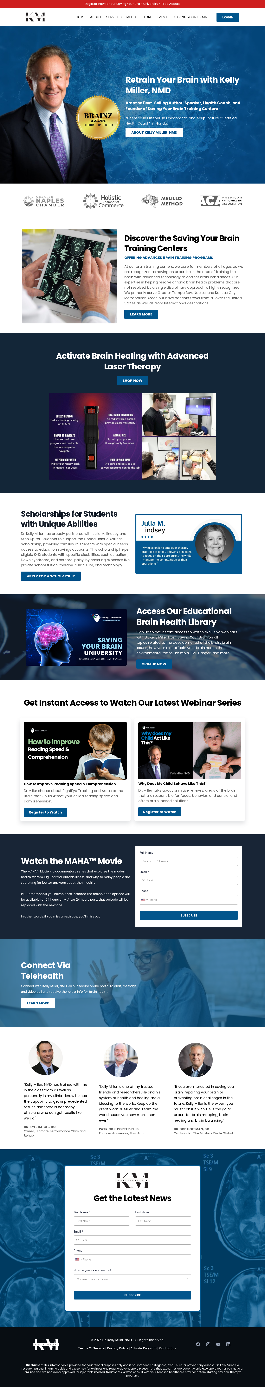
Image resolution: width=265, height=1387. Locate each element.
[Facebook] (198, 1344)
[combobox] (144, 899)
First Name (82, 1212)
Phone (144, 890)
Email (144, 871)
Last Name (142, 1212)
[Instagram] (208, 1344)
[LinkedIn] (228, 1344)
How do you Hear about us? (92, 1270)
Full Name (148, 852)
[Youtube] (218, 1344)
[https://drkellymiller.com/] (35, 17)
